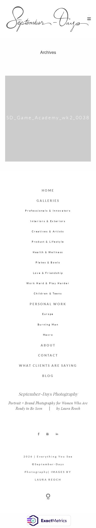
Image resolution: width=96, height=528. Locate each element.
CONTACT (48, 355)
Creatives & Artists (48, 231)
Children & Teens (48, 293)
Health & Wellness (48, 252)
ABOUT (48, 345)
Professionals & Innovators (48, 210)
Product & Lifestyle (48, 241)
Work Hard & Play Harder (47, 283)
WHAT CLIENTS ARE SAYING (48, 365)
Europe (48, 314)
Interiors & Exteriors (48, 221)
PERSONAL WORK (48, 304)
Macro (48, 334)
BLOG (48, 376)
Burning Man (48, 324)
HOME (48, 190)
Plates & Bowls (48, 262)
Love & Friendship (48, 273)
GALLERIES (48, 201)
